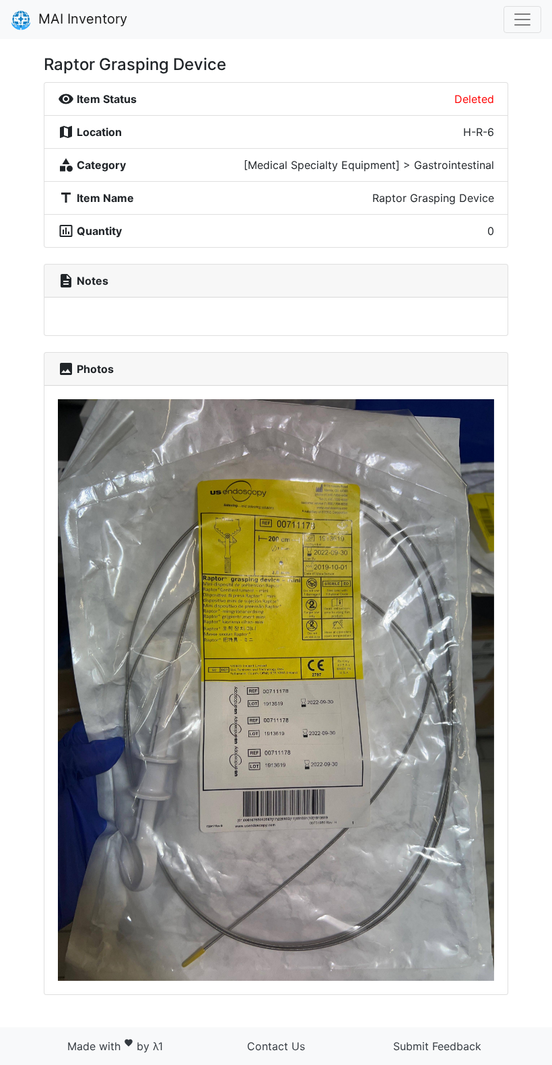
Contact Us (276, 1046)
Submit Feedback (437, 1046)
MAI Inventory (80, 19)
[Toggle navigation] (522, 19)
